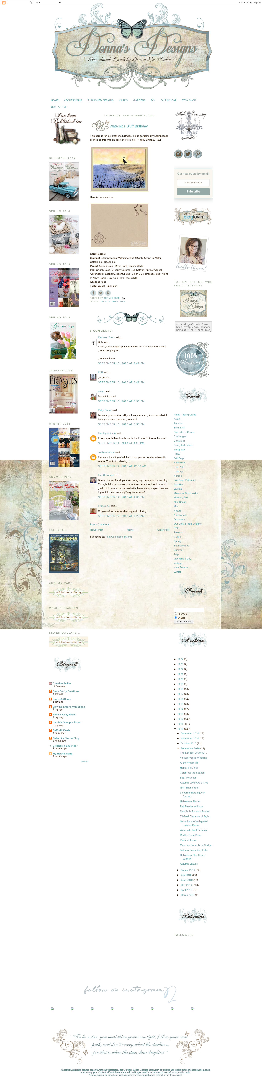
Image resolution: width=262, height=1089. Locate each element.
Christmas (179, 440)
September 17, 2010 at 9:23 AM (121, 516)
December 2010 (190, 733)
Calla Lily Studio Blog (66, 738)
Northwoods (180, 514)
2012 (181, 719)
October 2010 (189, 743)
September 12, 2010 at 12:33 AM (122, 466)
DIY (153, 100)
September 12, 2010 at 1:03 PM (121, 497)
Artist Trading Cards (185, 414)
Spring (177, 541)
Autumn (178, 423)
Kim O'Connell (106, 475)
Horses (178, 475)
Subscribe (193, 191)
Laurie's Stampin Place (66, 722)
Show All (84, 761)
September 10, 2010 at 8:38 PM (121, 424)
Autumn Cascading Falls (193, 850)
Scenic (177, 536)
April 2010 (187, 889)
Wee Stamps (181, 567)
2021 (181, 674)
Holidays (178, 471)
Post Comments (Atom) (119, 536)
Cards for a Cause (184, 432)
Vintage (178, 563)
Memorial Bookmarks (186, 493)
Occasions (180, 519)
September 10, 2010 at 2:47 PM (121, 363)
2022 (181, 669)
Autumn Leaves (189, 863)
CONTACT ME (59, 107)
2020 (181, 679)
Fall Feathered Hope (191, 806)
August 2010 (188, 870)
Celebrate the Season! (192, 772)
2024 (181, 659)
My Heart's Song (63, 753)
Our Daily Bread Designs (188, 523)
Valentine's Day (182, 558)
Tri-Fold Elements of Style (194, 816)
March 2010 (188, 894)
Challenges (180, 436)
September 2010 (190, 748)
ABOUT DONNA (73, 100)
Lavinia (178, 488)
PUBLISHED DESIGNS (101, 100)
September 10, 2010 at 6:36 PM (121, 401)
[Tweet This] (100, 292)
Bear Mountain (188, 777)
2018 (181, 689)
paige (101, 391)
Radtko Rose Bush (190, 835)
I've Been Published (185, 480)
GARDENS (139, 100)
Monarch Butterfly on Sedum (196, 845)
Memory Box (181, 497)
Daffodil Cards (61, 730)
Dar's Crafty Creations (66, 691)
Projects (178, 532)
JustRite (178, 484)
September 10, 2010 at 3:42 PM (121, 382)
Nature (177, 510)
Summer (178, 549)
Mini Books (180, 501)
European (179, 449)
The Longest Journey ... (193, 752)
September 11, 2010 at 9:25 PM (121, 443)
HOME (54, 100)
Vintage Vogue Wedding (193, 757)
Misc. (177, 506)
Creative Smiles (62, 683)
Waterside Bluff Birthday (193, 830)
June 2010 (187, 880)
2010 (181, 729)
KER (100, 372)
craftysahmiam (106, 452)
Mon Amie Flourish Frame (194, 811)
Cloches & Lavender (65, 745)
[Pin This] (108, 292)
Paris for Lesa (188, 840)
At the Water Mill (189, 762)
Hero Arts (179, 467)
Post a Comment (99, 524)
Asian (177, 418)
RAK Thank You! (189, 787)
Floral (177, 453)
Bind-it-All (179, 427)
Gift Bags (179, 458)
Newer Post (96, 529)
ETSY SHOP (189, 100)
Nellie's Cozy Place (64, 714)
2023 (181, 664)
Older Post (163, 529)
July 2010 (186, 875)
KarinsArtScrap (62, 699)
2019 (181, 684)
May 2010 (187, 884)
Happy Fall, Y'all (189, 767)
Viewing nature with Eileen (69, 706)
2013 (181, 714)
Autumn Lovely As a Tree (194, 782)
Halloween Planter (190, 801)
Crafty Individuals (183, 445)
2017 (181, 694)
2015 (181, 704)
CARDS (123, 100)
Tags (176, 554)
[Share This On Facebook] (93, 292)
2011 (181, 724)
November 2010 (190, 738)
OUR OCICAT (168, 100)
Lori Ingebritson (107, 433)
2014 (181, 709)
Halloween (180, 462)
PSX (176, 528)
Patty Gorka (104, 410)
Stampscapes (117, 301)
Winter (177, 571)
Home (130, 529)
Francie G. (104, 505)
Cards (103, 301)
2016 (181, 699)
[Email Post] (123, 298)
